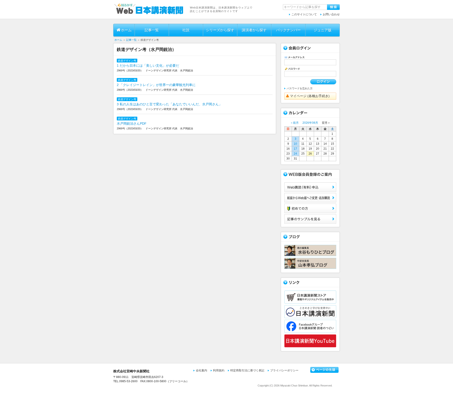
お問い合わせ (331, 14)
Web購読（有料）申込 (310, 187)
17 (295, 148)
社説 (185, 30)
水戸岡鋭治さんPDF (132, 123)
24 (295, 153)
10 (295, 143)
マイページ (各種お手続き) (310, 96)
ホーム (126, 30)
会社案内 (201, 370)
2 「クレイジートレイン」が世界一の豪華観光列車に (156, 85)
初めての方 (310, 208)
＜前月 (294, 122)
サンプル (310, 219)
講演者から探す (254, 30)
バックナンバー (288, 30)
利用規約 (218, 370)
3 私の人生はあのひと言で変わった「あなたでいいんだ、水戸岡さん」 (169, 104)
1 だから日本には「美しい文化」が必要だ (148, 65)
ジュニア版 (322, 30)
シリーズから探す (220, 30)
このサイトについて (304, 14)
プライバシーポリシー (284, 370)
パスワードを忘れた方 (300, 88)
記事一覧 (152, 30)
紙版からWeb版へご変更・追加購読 (310, 197)
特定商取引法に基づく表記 (247, 370)
